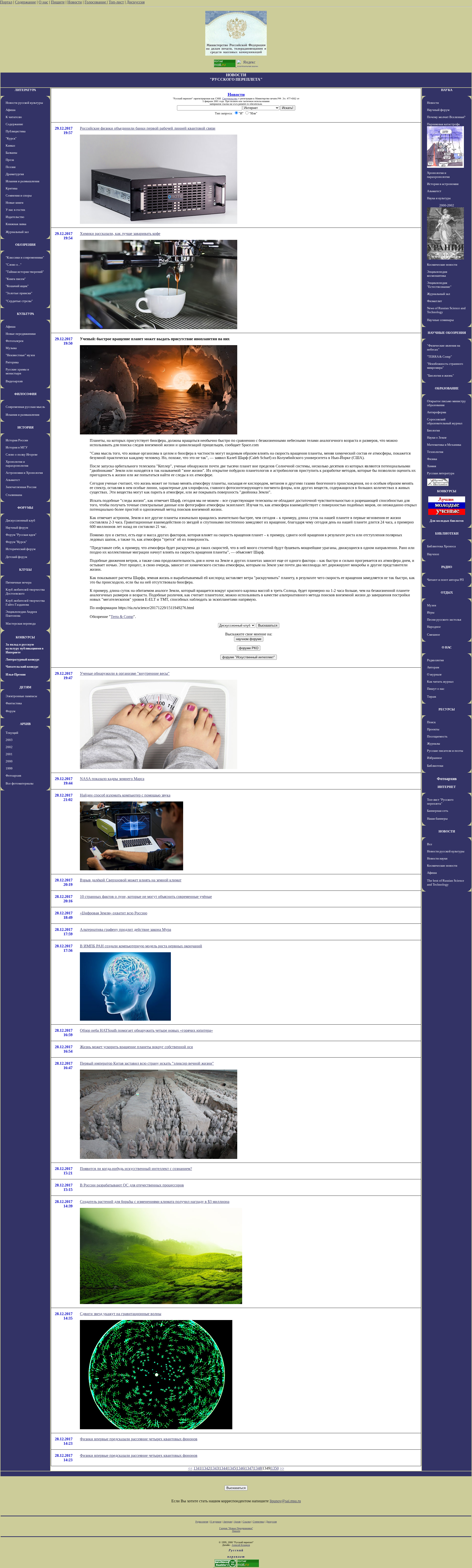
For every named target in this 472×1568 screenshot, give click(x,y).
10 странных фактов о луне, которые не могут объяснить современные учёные (146, 896)
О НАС (447, 647)
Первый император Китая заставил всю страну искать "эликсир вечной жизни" (147, 1063)
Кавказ (10, 145)
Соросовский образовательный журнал (444, 421)
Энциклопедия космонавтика (437, 273)
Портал (6, 2)
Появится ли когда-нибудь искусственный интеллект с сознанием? (136, 1169)
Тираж (431, 696)
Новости (74, 2)
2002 (9, 747)
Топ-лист (116, 2)
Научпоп (433, 554)
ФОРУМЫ (25, 507)
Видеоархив (14, 381)
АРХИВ (25, 724)
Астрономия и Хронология (24, 473)
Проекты (433, 729)
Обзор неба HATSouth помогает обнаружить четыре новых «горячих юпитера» (146, 1030)
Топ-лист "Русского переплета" (440, 801)
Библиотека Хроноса (441, 546)
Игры (430, 612)
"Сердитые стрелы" (19, 301)
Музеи (431, 605)
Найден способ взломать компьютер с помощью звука (125, 795)
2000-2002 (446, 205)
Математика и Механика (444, 444)
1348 (258, 1468)
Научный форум (17, 527)
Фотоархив (13, 775)
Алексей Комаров (241, 1545)
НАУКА (446, 90)
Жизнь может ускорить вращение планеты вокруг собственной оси (136, 1047)
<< (190, 1468)
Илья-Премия (16, 674)
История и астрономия (442, 184)
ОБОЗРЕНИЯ (25, 244)
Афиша (10, 110)
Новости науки (437, 858)
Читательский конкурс (22, 666)
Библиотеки (435, 766)
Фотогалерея (14, 341)
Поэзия (10, 167)
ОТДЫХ (447, 592)
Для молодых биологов (447, 521)
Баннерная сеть (437, 811)
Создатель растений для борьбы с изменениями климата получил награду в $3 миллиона (154, 1201)
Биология (433, 430)
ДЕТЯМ (25, 687)
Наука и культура (439, 198)
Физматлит (434, 301)
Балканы (11, 152)
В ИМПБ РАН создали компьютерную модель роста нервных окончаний (141, 946)
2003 (9, 740)
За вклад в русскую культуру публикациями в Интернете (25, 648)
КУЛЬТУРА (25, 314)
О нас (43, 2)
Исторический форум (20, 549)
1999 (9, 768)
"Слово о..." (13, 264)
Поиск (431, 722)
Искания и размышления (22, 181)
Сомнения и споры (19, 195)
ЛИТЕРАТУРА (25, 90)
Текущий (12, 733)
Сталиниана (14, 495)
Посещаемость (437, 736)
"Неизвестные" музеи (20, 355)
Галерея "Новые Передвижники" (236, 1528)
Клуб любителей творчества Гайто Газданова (25, 602)
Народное (434, 627)
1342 (206, 1468)
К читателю (14, 117)
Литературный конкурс (23, 659)
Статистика (258, 1521)
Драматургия (15, 174)
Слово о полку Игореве (22, 454)
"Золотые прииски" (19, 293)
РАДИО (446, 567)
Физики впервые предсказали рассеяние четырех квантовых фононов (138, 1439)
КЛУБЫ (25, 569)
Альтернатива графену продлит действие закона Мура (125, 929)
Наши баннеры (437, 818)
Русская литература (440, 473)
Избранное (434, 758)
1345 (232, 1468)
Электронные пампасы (21, 696)
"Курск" (11, 138)
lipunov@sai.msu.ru (285, 1501)
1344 (223, 1468)
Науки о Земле (437, 437)
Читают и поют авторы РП (445, 580)
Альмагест (13, 480)
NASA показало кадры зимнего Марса (112, 779)
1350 (275, 1468)
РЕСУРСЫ (447, 709)
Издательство (15, 217)
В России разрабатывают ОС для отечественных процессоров (132, 1185)
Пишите (58, 2)
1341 (197, 1468)
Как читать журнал (440, 681)
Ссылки (247, 1521)
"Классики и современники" (25, 257)
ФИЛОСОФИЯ (25, 394)
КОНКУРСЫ (25, 637)
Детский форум (16, 557)
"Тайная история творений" (25, 272)
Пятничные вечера (18, 582)
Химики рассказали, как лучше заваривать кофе (120, 233)
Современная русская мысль (25, 407)
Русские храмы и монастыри (17, 371)
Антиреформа (436, 412)
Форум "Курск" (16, 542)
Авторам (433, 667)
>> (282, 1468)
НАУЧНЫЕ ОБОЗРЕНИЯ (447, 333)
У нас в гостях (15, 210)
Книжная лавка (16, 224)
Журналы (433, 743)
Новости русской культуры (24, 103)
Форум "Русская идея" (21, 535)
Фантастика (14, 703)
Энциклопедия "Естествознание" (439, 285)
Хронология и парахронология (17, 463)
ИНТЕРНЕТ (447, 787)
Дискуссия (136, 2)
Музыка (11, 348)
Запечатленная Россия (21, 487)
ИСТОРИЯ (25, 427)
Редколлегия (435, 660)
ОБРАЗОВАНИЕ (447, 388)
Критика (11, 188)
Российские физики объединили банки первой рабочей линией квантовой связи (147, 128)
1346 (240, 1468)
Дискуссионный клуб (20, 520)
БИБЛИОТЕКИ (446, 533)
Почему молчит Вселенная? (446, 117)
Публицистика (16, 131)
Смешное (433, 634)
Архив (237, 1521)
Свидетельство (229, 98)
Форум (10, 711)
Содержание (25, 2)
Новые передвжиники (21, 334)
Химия (431, 466)
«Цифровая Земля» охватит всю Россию (113, 913)
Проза (10, 160)
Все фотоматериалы (19, 783)
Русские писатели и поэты (445, 751)
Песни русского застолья (444, 619)
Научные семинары (440, 320)
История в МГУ (17, 447)
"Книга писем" (16, 279)
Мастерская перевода (21, 623)
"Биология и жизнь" (440, 375)
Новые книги (14, 202)
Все (429, 844)
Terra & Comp (122, 617)
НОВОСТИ (447, 831)
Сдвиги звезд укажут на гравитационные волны (120, 1314)
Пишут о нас (435, 689)
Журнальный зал (17, 232)
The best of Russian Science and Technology (445, 882)
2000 (9, 761)
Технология (435, 452)
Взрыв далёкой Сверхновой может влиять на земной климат (130, 880)
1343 (215, 1468)
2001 (9, 754)
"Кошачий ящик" (17, 286)
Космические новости (442, 264)
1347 (249, 1468)
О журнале (434, 674)
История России (17, 440)
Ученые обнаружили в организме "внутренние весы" (125, 673)
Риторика (12, 362)
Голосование (96, 2)
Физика (432, 459)
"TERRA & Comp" (439, 356)
